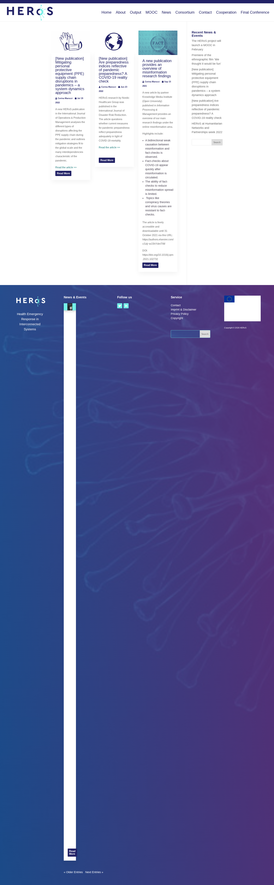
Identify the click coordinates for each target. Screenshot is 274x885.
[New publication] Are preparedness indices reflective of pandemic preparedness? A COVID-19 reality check (114, 69)
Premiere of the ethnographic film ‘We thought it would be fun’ (206, 59)
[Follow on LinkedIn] (126, 305)
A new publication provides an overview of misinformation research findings (157, 68)
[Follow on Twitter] (119, 305)
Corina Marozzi (65, 98)
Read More (63, 173)
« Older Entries (73, 872)
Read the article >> (66, 167)
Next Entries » (94, 872)
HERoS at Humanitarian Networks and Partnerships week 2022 (207, 128)
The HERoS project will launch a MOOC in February (206, 45)
